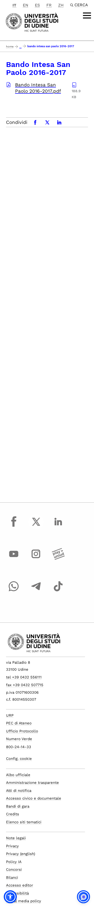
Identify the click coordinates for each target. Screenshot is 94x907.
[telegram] (36, 591)
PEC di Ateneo (19, 723)
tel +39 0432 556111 (24, 677)
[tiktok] (58, 591)
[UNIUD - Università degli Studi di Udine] (32, 22)
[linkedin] (58, 526)
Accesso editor (19, 885)
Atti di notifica (18, 790)
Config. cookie (19, 758)
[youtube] (14, 558)
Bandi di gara (17, 806)
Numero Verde (19, 739)
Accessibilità (17, 893)
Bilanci (12, 877)
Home (10, 46)
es (37, 5)
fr (49, 5)
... (20, 47)
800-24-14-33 (18, 747)
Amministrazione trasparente (32, 782)
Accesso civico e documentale (33, 798)
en (25, 5)
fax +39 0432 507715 (24, 685)
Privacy (12, 846)
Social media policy (23, 901)
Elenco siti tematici (23, 822)
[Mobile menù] (87, 15)
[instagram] (36, 558)
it (14, 5)
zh (61, 5)
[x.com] (36, 526)
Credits (12, 814)
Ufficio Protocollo (22, 731)
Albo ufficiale (18, 775)
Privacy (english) (20, 854)
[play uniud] (58, 558)
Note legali (16, 838)
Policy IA (14, 862)
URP (10, 715)
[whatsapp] (14, 591)
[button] (10, 897)
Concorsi (14, 869)
